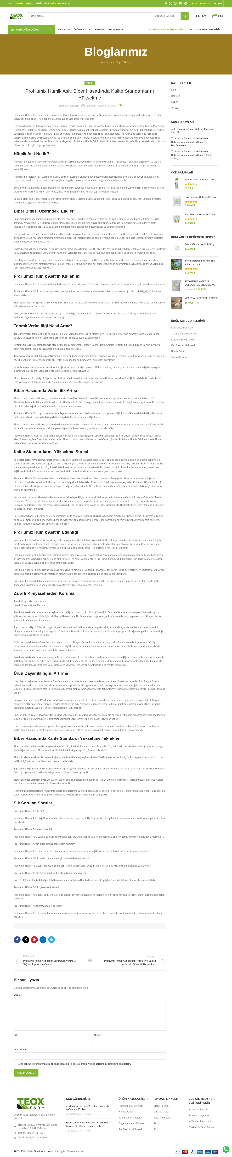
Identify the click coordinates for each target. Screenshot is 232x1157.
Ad (16, 1035)
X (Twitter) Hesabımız (200, 1121)
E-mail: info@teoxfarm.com (32, 1137)
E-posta (96, 1035)
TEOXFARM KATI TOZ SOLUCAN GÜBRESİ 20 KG (200, 283)
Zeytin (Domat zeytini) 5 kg (199, 244)
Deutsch (175, 96)
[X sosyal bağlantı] (170, 3)
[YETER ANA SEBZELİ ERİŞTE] (176, 303)
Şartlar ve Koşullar (163, 1118)
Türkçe (127, 62)
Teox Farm (91, 106)
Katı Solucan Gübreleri (183, 345)
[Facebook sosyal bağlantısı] (166, 3)
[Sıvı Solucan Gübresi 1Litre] (176, 184)
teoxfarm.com (178, 145)
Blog (118, 62)
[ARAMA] (185, 16)
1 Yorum (86, 1114)
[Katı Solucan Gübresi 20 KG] (176, 219)
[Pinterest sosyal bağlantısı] (185, 3)
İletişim (157, 1123)
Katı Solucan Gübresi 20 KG (200, 214)
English (174, 102)
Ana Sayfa (106, 62)
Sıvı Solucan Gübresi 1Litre (199, 179)
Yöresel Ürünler (179, 357)
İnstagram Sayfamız (199, 1110)
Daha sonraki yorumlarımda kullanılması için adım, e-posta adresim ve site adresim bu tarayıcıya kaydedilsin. (74, 1064)
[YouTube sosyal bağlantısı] (180, 3)
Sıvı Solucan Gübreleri (182, 328)
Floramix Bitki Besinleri (183, 340)
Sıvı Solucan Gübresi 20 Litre (201, 197)
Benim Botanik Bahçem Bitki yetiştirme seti (200, 262)
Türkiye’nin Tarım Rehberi (202, 1127)
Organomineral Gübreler (183, 334)
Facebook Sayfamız (199, 1116)
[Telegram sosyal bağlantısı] (51, 939)
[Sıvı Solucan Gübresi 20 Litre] (176, 201)
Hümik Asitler (178, 351)
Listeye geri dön (90, 960)
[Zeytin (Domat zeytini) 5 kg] (176, 248)
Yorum (18, 995)
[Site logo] (16, 16)
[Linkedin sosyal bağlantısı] (42, 939)
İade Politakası (161, 1112)
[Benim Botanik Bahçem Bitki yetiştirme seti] (176, 267)
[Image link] (31, 1103)
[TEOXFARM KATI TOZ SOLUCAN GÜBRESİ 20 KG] (176, 285)
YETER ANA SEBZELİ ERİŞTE (201, 298)
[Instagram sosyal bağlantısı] (175, 3)
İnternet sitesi (21, 1049)
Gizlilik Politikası (162, 1106)
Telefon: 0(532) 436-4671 (31, 1133)
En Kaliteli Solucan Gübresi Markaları (194, 129)
